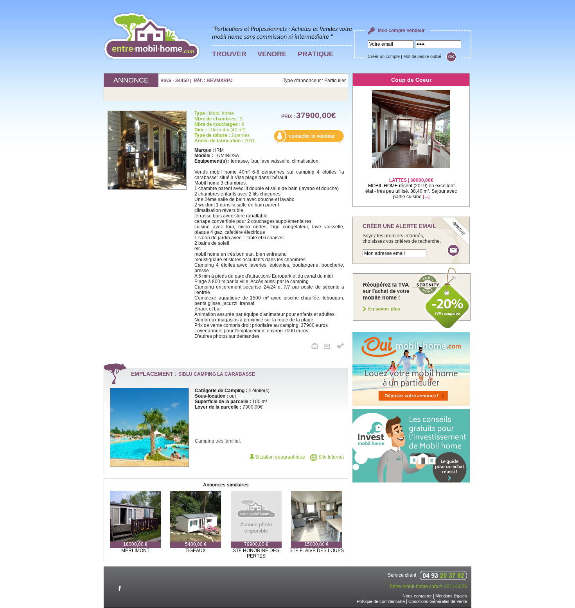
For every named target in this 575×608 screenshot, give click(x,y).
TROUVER (229, 54)
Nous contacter (417, 596)
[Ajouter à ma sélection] (340, 347)
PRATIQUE (316, 54)
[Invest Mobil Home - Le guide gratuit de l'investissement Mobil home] (411, 481)
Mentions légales (451, 596)
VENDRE (272, 54)
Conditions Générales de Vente (437, 601)
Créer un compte (384, 56)
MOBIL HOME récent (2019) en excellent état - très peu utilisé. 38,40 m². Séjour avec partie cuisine (411, 188)
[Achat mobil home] (411, 327)
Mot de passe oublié (422, 56)
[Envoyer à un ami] (330, 347)
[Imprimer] (317, 347)
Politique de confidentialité (381, 601)
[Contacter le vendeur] (308, 141)
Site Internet (330, 457)
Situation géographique (279, 457)
